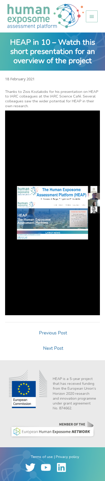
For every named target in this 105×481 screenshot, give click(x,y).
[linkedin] (63, 467)
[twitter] (32, 467)
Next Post (53, 348)
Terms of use (42, 456)
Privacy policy (67, 456)
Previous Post (53, 333)
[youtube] (48, 467)
